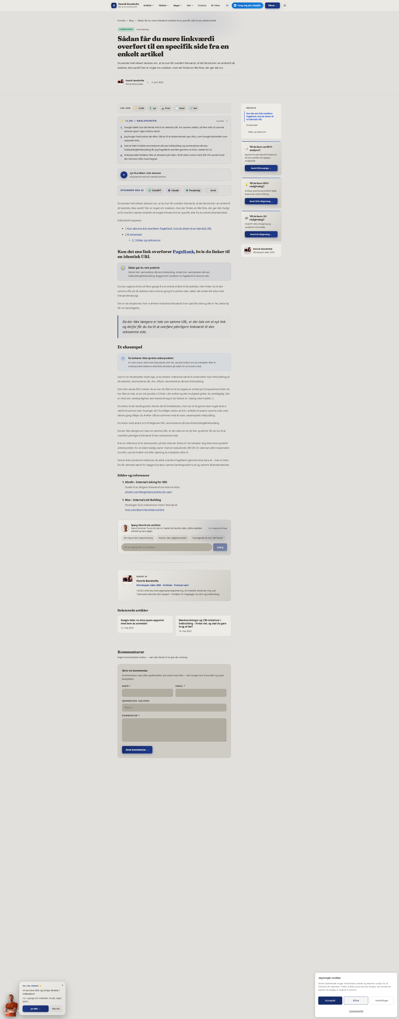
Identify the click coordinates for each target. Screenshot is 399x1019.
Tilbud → (272, 5)
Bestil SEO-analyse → (261, 168)
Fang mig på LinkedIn (249, 5)
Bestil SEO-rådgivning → (261, 201)
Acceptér (330, 1000)
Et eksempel (251, 125)
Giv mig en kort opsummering (138, 538)
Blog (131, 20)
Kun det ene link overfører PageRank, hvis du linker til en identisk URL (260, 116)
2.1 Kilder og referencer (146, 240)
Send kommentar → (137, 749)
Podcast (202, 5)
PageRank (183, 251)
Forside (121, 20)
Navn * (126, 686)
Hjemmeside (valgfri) (136, 700)
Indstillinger (381, 1000)
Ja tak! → (35, 1008)
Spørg (220, 547)
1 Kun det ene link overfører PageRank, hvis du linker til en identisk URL (168, 228)
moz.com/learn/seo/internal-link (144, 510)
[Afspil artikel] (123, 174)
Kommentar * (131, 715)
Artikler (148, 5)
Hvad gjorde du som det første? (207, 538)
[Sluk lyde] (227, 5)
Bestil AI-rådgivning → (261, 234)
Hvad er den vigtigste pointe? (173, 538)
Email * (180, 686)
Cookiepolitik (356, 1011)
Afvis (356, 1000)
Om (189, 5)
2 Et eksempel (133, 234)
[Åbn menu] (285, 5)
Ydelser (162, 5)
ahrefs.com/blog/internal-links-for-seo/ (148, 492)
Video (217, 5)
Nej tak (56, 1008)
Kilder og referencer (257, 132)
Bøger (176, 5)
